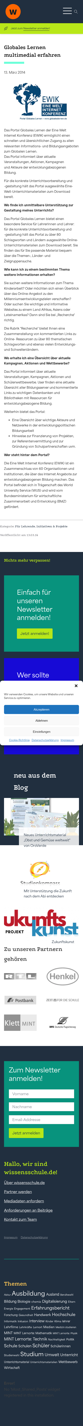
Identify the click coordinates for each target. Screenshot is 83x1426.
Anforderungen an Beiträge (28, 1210)
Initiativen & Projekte (51, 526)
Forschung (11, 1315)
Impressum (67, 740)
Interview (37, 1321)
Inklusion (23, 1321)
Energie (8, 1308)
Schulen (24, 1346)
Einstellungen (41, 731)
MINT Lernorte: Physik (65, 1333)
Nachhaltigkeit (56, 1339)
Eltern (71, 1301)
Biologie (24, 1301)
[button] (76, 686)
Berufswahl (66, 1294)
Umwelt (52, 1355)
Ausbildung (28, 1293)
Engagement (22, 1308)
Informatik (10, 1321)
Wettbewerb (68, 1362)
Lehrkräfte (25, 1327)
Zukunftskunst (63, 942)
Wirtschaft (12, 1367)
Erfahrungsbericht (50, 1308)
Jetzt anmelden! (34, 633)
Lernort (37, 1327)
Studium (32, 1354)
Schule (10, 1345)
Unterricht (69, 1355)
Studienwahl (11, 1355)
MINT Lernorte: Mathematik (33, 1333)
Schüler (41, 1345)
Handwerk (42, 1315)
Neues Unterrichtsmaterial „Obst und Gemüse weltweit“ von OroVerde (47, 840)
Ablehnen (41, 720)
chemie (36, 1301)
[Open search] (76, 12)
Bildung (10, 1301)
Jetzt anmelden (26, 1133)
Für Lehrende (25, 526)
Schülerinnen (61, 1346)
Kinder (49, 1321)
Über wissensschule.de (24, 1182)
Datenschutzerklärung (45, 740)
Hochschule (63, 1314)
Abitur (7, 1295)
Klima (57, 1321)
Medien (49, 1327)
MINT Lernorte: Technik (25, 1339)
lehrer (66, 1321)
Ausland (52, 1294)
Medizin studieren (66, 1327)
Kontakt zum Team (20, 1219)
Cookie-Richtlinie (19, 740)
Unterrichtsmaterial (16, 1362)
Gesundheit (26, 1315)
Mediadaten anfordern (24, 1201)
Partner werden (18, 1191)
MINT (8, 1333)
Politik (70, 1339)
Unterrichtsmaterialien (43, 1362)
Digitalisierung (54, 1301)
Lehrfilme (11, 1327)
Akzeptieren (41, 709)
